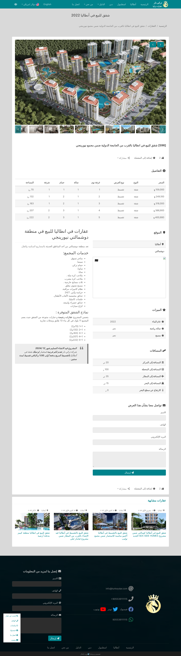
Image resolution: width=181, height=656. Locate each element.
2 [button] (160, 157)
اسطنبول (121, 4)
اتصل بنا (75, 4)
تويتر (110, 609)
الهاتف (163, 424)
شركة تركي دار (70, 351)
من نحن (65, 647)
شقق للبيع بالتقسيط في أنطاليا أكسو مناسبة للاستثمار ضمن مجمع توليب (110, 535)
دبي (111, 4)
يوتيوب (96, 609)
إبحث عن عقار (11, 616)
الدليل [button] (102, 4)
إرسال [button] (128, 472)
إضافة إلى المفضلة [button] (143, 157)
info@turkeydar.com (117, 588)
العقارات (152, 26)
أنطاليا (133, 4)
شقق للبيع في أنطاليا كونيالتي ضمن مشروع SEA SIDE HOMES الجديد (149, 534)
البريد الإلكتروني (158, 436)
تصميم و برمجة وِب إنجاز (90, 654)
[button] (160, 44)
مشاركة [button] (123, 158)
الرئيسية (144, 4)
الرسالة (162, 448)
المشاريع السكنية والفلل (33, 246)
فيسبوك (124, 609)
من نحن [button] (89, 4)
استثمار (43, 351)
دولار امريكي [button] (29, 4)
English (47, 4)
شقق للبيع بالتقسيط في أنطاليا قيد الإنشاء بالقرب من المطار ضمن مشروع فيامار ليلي (72, 535)
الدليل (78, 647)
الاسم (163, 412)
